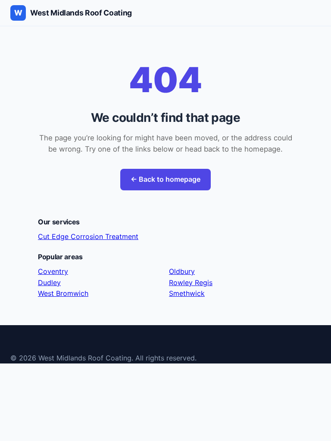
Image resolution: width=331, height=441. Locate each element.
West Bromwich (63, 293)
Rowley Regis (190, 282)
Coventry (53, 271)
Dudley (49, 282)
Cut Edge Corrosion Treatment (88, 236)
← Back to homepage (165, 179)
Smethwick (187, 293)
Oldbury (182, 271)
